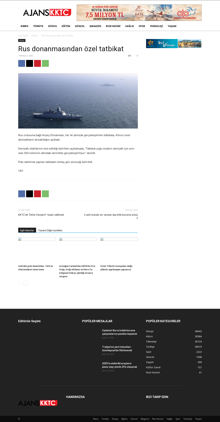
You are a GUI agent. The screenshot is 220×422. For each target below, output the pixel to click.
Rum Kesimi (113, 26)
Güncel (80, 26)
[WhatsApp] (45, 63)
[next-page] (26, 283)
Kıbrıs (24, 26)
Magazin (95, 26)
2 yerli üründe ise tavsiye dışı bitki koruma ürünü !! (111, 216)
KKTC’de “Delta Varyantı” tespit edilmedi (41, 214)
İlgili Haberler (27, 230)
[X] (29, 63)
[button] (198, 26)
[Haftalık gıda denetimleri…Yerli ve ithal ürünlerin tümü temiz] (37, 250)
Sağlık (129, 26)
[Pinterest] (37, 63)
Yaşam (172, 26)
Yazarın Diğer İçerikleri (50, 230)
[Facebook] (21, 63)
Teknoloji (156, 26)
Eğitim (66, 26)
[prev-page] (20, 283)
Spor (142, 26)
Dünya (52, 26)
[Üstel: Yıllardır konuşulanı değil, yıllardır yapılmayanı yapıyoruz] (119, 250)
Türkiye (38, 26)
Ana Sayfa (23, 35)
